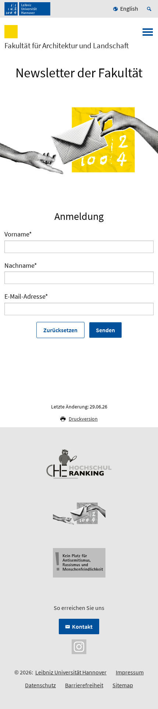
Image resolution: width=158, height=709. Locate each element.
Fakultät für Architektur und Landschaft (66, 45)
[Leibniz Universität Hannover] (27, 8)
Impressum (130, 672)
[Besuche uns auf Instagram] (79, 646)
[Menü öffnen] (148, 34)
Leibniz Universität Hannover (71, 672)
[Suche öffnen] (150, 9)
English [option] (129, 8)
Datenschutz (40, 685)
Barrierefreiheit (84, 685)
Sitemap (122, 685)
